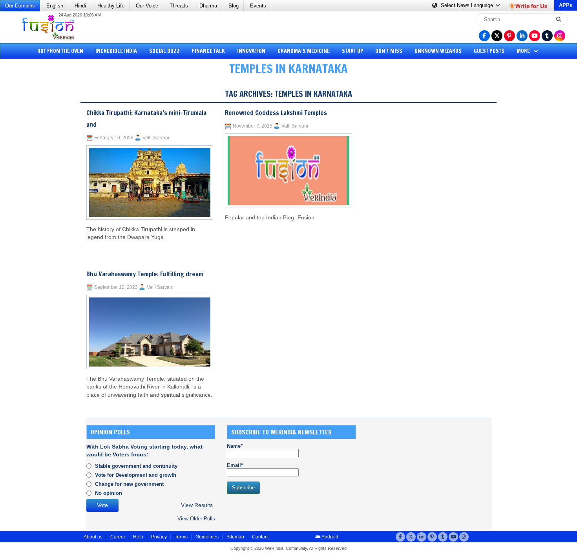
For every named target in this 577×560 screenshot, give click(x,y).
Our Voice (147, 6)
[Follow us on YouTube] (534, 36)
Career (117, 537)
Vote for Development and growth (135, 475)
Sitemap (235, 537)
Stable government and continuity (136, 466)
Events (258, 6)
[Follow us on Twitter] (496, 36)
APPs (565, 5)
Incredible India (116, 51)
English (54, 6)
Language (468, 5)
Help (138, 537)
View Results (197, 505)
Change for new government (129, 484)
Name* (235, 446)
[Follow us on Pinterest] (509, 36)
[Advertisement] (35, 202)
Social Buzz (164, 51)
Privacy (159, 537)
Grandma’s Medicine (304, 51)
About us (93, 537)
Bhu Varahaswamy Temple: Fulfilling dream (144, 274)
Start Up (352, 51)
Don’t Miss (388, 51)
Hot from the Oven (60, 51)
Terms (181, 537)
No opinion (108, 493)
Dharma (208, 6)
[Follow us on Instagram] (559, 36)
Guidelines (207, 537)
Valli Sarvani (155, 137)
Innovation (251, 51)
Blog (233, 6)
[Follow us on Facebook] (484, 36)
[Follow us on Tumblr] (547, 36)
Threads (179, 6)
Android (329, 537)
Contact (260, 537)
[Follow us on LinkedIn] (522, 36)
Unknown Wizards (438, 51)
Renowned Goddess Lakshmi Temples (276, 112)
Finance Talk (208, 51)
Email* (235, 465)
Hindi (80, 6)
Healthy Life (110, 6)
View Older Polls (196, 519)
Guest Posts (489, 51)
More (524, 51)
